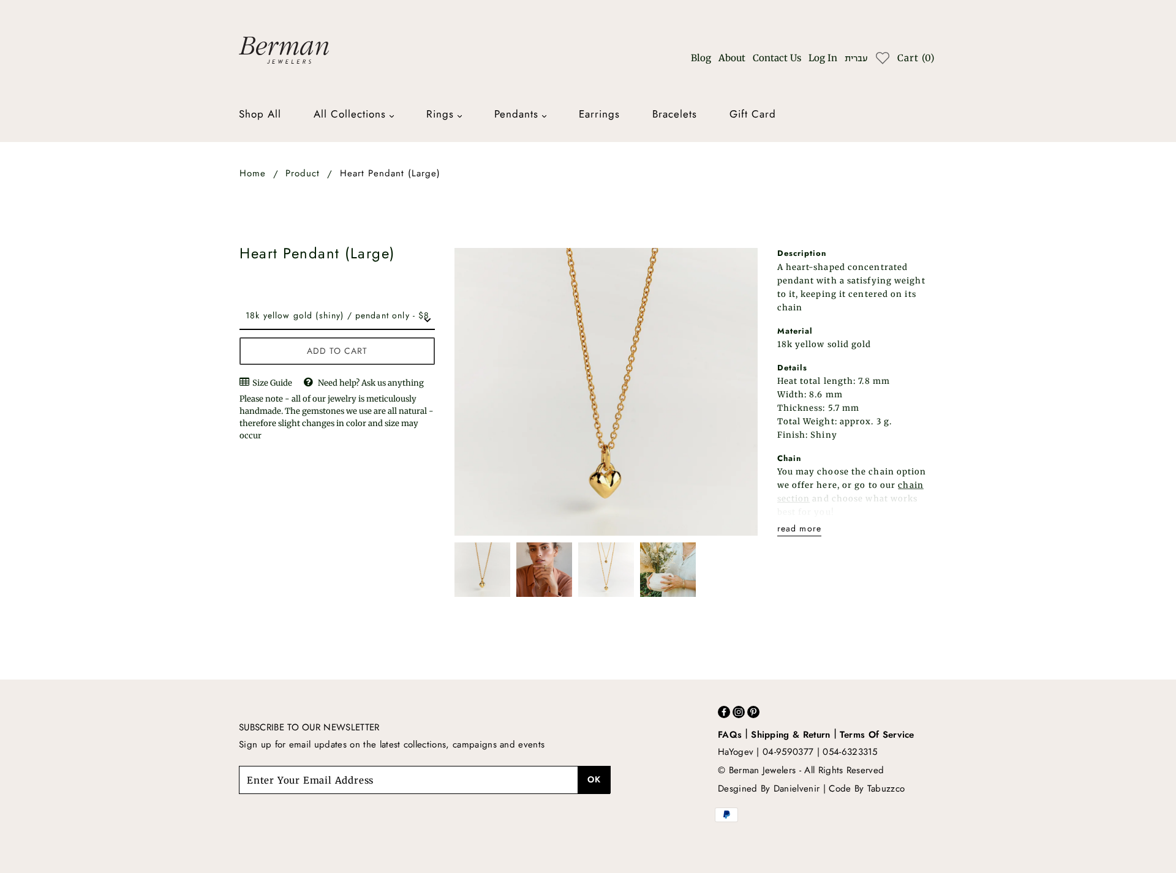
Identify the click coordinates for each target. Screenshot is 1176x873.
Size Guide (271, 383)
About (731, 58)
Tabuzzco (886, 788)
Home (252, 173)
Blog (701, 58)
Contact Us (777, 58)
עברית (856, 58)
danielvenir (797, 788)
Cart (916, 58)
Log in (823, 58)
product (302, 173)
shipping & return (790, 734)
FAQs (730, 734)
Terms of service (877, 734)
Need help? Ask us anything (371, 383)
